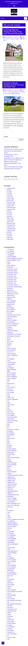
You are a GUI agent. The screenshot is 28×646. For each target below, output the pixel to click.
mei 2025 (9, 214)
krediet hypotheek (11, 463)
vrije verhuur (10, 607)
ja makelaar (10, 431)
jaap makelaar (10, 434)
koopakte (9, 445)
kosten (9, 459)
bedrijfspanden (11, 302)
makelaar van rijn (11, 486)
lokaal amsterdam (11, 471)
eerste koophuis (11, 350)
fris (8, 357)
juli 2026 (9, 190)
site (8, 545)
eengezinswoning (11, 348)
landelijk (9, 466)
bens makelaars (11, 309)
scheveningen (10, 542)
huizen (7, 38)
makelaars (9, 493)
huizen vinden (10, 404)
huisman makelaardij (12, 399)
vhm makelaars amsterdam (14, 600)
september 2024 (11, 228)
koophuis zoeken (11, 449)
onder (8, 516)
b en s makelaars (11, 300)
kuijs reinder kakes (12, 464)
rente (8, 530)
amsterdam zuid (11, 283)
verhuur (9, 588)
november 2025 (11, 204)
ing (8, 427)
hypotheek (10, 422)
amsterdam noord (12, 274)
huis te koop (10, 390)
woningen (16, 38)
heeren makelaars (11, 378)
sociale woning (11, 547)
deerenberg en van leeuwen (14, 334)
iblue (8, 424)
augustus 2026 (11, 188)
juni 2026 (9, 191)
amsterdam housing (12, 272)
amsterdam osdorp (12, 278)
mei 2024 (9, 235)
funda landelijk (11, 364)
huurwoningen (21, 91)
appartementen (11, 297)
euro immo (10, 352)
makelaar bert (10, 477)
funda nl (9, 366)
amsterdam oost (11, 276)
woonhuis (9, 628)
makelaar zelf (10, 487)
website (9, 612)
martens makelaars (12, 500)
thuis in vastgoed (11, 561)
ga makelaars (10, 367)
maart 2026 (10, 197)
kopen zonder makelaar (13, 457)
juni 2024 (9, 234)
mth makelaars (11, 501)
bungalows (10, 329)
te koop (9, 556)
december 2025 (11, 202)
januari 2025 (10, 221)
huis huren (9, 389)
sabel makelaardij (11, 538)
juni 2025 (9, 213)
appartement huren (12, 292)
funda (22, 37)
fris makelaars (11, 359)
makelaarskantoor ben (13, 494)
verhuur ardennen (11, 590)
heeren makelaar (11, 375)
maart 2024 (10, 239)
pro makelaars (10, 521)
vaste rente (10, 575)
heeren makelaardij (12, 376)
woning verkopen (11, 623)
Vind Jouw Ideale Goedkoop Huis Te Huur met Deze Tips (13, 85)
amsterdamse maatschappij (14, 286)
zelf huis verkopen (12, 634)
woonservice (10, 632)
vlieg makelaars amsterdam (14, 604)
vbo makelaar (10, 579)
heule (8, 380)
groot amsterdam (11, 373)
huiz (8, 401)
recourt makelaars (12, 526)
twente (9, 563)
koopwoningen (11, 454)
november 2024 (11, 225)
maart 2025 (10, 218)
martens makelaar (12, 498)
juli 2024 (9, 232)
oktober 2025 (10, 206)
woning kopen (10, 621)
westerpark (10, 616)
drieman (9, 345)
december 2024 (11, 223)
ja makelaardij (10, 433)
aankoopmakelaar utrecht (13, 260)
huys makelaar (11, 415)
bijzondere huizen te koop (14, 315)
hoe (8, 382)
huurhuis (9, 410)
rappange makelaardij (12, 524)
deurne (9, 337)
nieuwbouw (10, 507)
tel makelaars (10, 558)
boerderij (9, 318)
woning (12, 38)
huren (8, 406)
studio (8, 549)
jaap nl (8, 436)
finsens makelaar (11, 353)
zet (8, 635)
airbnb (8, 263)
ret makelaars (10, 531)
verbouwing (10, 582)
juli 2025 (9, 211)
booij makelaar (11, 322)
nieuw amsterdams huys (13, 503)
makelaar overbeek (12, 484)
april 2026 (9, 195)
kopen (8, 456)
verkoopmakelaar (11, 595)
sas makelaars (11, 540)
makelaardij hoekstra (12, 491)
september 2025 (11, 207)
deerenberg (10, 332)
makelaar (9, 473)
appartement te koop (12, 293)
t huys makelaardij (11, 552)
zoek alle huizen (11, 637)
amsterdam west (11, 279)
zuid (8, 639)
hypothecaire (10, 419)
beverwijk (9, 313)
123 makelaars (11, 253)
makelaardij (10, 489)
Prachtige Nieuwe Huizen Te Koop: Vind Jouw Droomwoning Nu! (13, 32)
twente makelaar (11, 565)
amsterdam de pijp (12, 270)
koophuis (9, 447)
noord (8, 512)
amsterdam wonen (12, 281)
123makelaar (10, 255)
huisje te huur (10, 397)
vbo (8, 577)
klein (8, 440)
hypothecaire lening (12, 420)
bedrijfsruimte (10, 304)
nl (7, 508)
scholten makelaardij (12, 544)
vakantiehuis (10, 570)
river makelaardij (11, 535)
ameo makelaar (11, 265)
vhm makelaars (11, 598)
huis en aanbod (11, 387)
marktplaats (10, 496)
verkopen (9, 597)
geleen (8, 371)
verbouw (9, 581)
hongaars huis (10, 383)
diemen (9, 339)
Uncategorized (11, 568)
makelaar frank (11, 480)
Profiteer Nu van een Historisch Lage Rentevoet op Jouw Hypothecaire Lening (13, 151)
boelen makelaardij (12, 316)
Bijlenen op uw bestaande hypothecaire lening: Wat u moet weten (12, 163)
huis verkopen (10, 392)
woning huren (10, 619)
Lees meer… (6, 77)
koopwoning (10, 452)
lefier (8, 468)
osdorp (9, 517)
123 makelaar (10, 251)
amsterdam (10, 267)
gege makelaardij (11, 369)
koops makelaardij (11, 450)
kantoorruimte (11, 438)
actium (9, 262)
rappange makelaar (12, 523)
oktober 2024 (10, 227)
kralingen (9, 461)
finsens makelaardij (12, 355)
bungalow (9, 327)
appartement (10, 290)
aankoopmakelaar (11, 256)
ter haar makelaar (11, 560)
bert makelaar (10, 311)
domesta (9, 343)
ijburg (8, 426)
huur (8, 91)
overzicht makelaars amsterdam (15, 519)
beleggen (9, 306)
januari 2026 (10, 200)
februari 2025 (10, 220)
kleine (8, 441)
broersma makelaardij (12, 323)
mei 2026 (9, 193)
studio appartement (12, 551)
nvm (8, 514)
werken (9, 614)
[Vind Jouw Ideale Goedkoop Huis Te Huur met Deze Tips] (14, 104)
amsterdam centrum (12, 269)
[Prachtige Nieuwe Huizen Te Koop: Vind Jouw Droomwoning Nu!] (14, 52)
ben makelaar (10, 308)
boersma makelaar (12, 320)
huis (4, 38)
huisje (8, 396)
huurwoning (13, 91)
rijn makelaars (10, 533)
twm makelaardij (11, 567)
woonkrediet (10, 630)
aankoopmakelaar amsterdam (15, 258)
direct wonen (10, 341)
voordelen (9, 605)
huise (8, 394)
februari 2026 (10, 199)
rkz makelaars (10, 537)
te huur (5, 93)
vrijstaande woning (12, 609)
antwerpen (10, 288)
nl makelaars (10, 510)
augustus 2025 (11, 209)
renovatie (9, 528)
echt (8, 346)
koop (8, 443)
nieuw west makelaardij (13, 505)
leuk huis (9, 470)
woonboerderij (10, 627)
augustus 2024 (11, 230)
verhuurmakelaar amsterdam (14, 591)
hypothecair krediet (12, 417)
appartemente (10, 295)
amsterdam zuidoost (12, 285)
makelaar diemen (11, 478)
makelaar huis (10, 482)
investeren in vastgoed (13, 429)
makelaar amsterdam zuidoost (15, 475)
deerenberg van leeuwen (13, 336)
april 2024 (9, 237)
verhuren (9, 586)
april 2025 (9, 216)
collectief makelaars (12, 330)
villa (8, 602)
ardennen (9, 299)
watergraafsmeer (11, 611)
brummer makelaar (12, 325)
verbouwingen (10, 584)
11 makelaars (10, 249)
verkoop (9, 593)
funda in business (11, 362)
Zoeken (6, 136)
